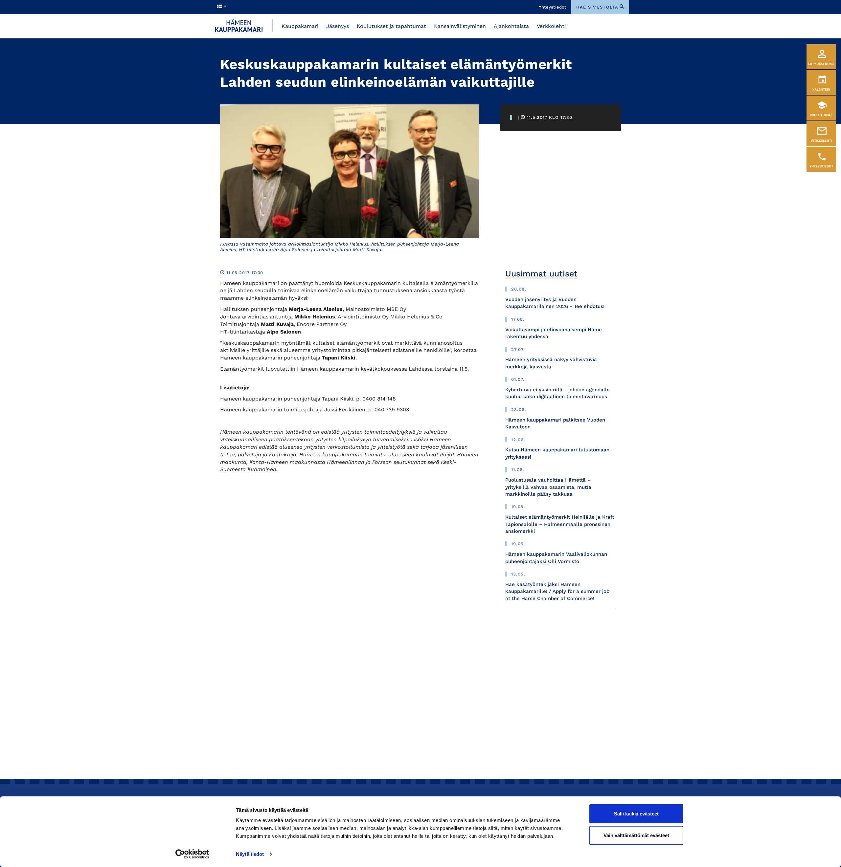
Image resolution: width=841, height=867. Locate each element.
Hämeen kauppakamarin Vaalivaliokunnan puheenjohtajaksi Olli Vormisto (556, 557)
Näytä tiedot (250, 854)
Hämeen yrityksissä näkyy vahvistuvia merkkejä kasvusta (551, 363)
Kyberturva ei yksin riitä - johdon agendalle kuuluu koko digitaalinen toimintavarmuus (557, 393)
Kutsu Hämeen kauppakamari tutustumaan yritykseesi (557, 453)
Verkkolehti (551, 26)
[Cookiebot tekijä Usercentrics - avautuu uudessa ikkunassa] (192, 854)
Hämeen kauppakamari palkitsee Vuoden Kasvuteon (555, 423)
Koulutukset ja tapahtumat (391, 26)
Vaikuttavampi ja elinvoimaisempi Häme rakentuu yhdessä (553, 333)
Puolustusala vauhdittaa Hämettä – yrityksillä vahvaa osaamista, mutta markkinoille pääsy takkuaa (548, 487)
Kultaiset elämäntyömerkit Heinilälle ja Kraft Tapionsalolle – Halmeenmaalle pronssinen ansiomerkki (559, 524)
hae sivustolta (597, 7)
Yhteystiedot (552, 7)
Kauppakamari (300, 26)
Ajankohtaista (511, 26)
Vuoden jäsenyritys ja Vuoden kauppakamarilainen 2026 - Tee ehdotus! (554, 302)
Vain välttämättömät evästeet (636, 835)
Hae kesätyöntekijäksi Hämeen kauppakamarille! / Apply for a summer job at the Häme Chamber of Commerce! (557, 591)
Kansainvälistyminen (460, 26)
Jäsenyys (337, 26)
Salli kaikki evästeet (636, 813)
